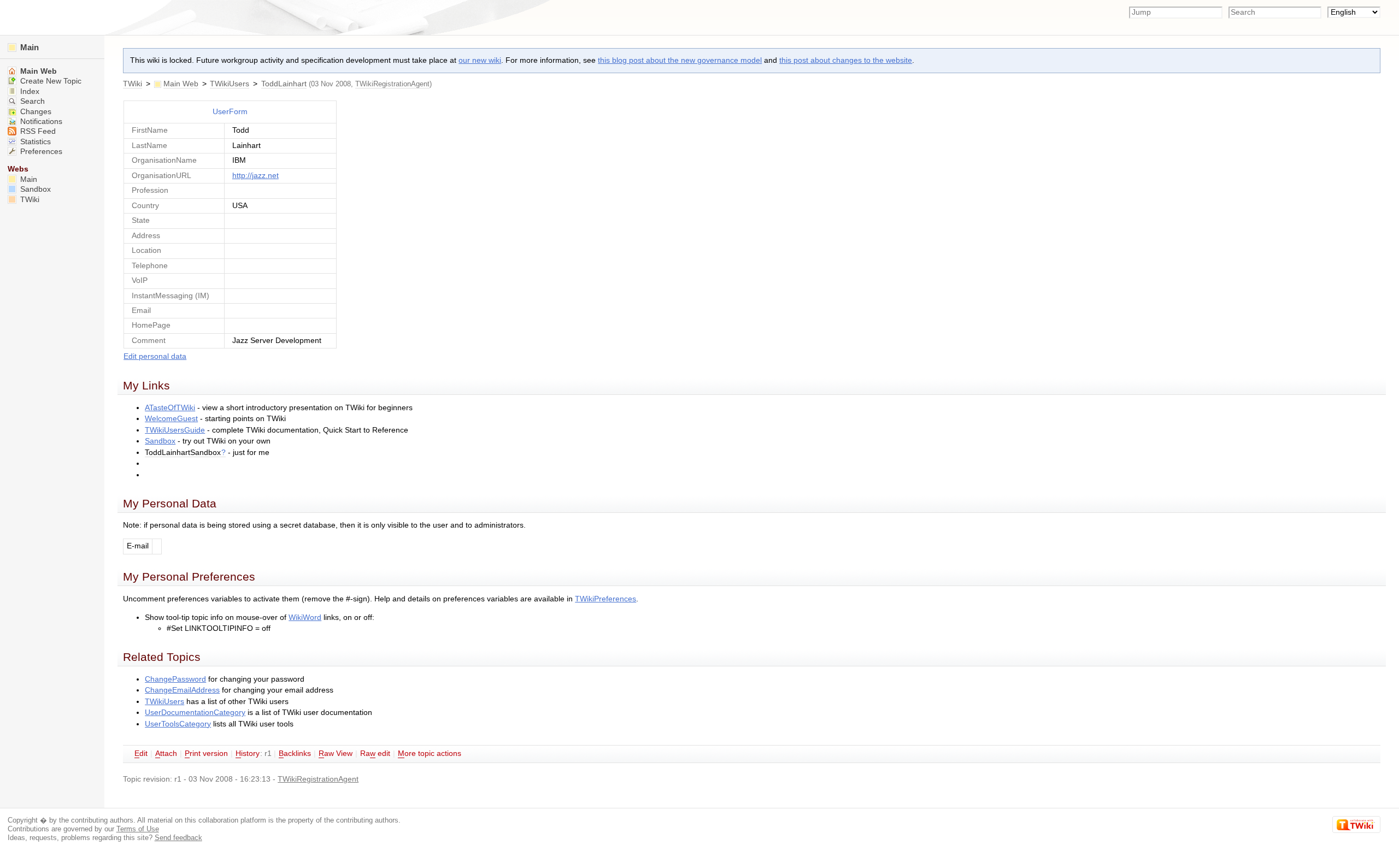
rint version (206, 753)
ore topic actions (429, 753)
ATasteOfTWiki (170, 408)
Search (31, 101)
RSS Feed (37, 131)
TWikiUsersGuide (175, 430)
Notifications (40, 121)
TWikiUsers (229, 84)
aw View (335, 753)
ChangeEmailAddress (182, 690)
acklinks (295, 753)
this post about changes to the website (845, 60)
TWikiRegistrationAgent (392, 84)
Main (28, 47)
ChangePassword (175, 679)
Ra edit (375, 753)
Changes (34, 112)
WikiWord (305, 617)
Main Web (180, 84)
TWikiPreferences (605, 599)
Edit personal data (155, 356)
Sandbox (160, 441)
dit (141, 753)
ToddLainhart (284, 84)
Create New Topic (49, 81)
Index (28, 91)
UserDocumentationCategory (195, 712)
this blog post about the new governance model (680, 60)
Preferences (40, 151)
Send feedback (178, 838)
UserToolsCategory (178, 724)
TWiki (132, 84)
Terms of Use (137, 829)
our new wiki (480, 60)
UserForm (230, 112)
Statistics (34, 142)
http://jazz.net (255, 176)
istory (248, 753)
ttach (166, 753)
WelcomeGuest (171, 419)
